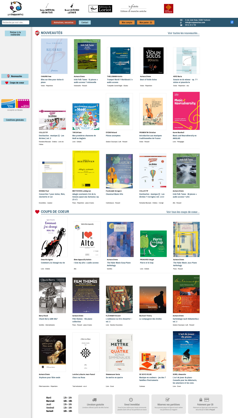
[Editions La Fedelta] (134, 14)
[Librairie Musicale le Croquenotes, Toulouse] (100, 11)
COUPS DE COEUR (55, 211)
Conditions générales (15, 119)
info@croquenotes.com (195, 22)
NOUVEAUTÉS (51, 32)
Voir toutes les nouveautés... (184, 33)
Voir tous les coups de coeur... (183, 212)
